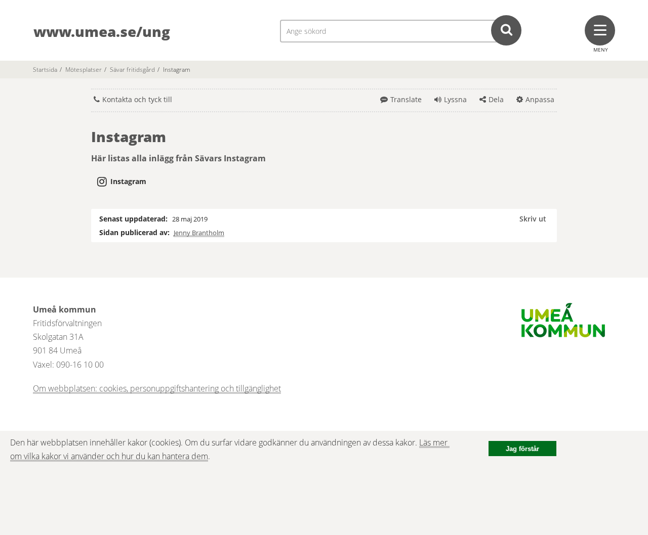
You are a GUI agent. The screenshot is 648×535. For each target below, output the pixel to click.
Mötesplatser (83, 69)
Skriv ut (532, 219)
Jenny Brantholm (199, 232)
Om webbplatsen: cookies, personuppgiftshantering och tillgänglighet (157, 388)
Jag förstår (522, 449)
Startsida (45, 69)
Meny (600, 49)
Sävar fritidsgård (132, 69)
